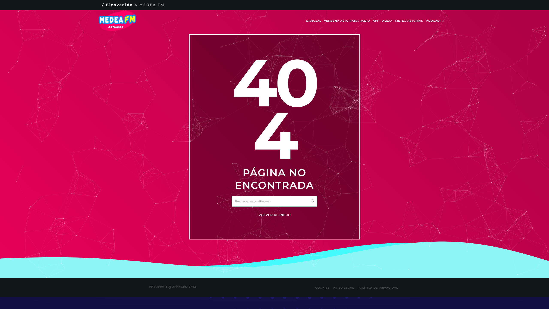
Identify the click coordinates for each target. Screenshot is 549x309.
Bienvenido (132, 5)
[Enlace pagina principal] (120, 21)
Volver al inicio (274, 215)
